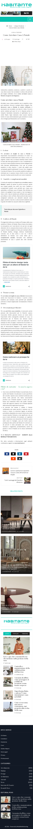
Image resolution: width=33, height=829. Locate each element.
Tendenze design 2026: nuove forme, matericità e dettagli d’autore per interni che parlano (16, 567)
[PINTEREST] (26, 453)
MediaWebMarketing (22, 826)
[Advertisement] (16, 54)
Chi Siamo (4, 735)
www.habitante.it (20, 443)
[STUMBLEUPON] (13, 458)
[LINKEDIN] (19, 453)
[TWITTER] (13, 453)
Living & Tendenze (16, 32)
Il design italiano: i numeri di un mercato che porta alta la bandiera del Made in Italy (15, 527)
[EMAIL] (19, 458)
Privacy (3, 755)
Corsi (2, 745)
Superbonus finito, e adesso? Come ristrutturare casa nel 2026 (21, 694)
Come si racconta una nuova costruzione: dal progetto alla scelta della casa (21, 706)
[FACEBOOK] (6, 453)
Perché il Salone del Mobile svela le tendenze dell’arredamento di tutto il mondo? (16, 607)
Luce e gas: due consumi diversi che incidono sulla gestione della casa (15, 659)
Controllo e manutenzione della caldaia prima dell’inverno (22, 669)
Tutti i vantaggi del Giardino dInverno (13, 480)
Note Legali (4, 752)
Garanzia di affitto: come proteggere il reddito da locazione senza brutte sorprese (21, 681)
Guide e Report (5, 748)
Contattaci (4, 738)
